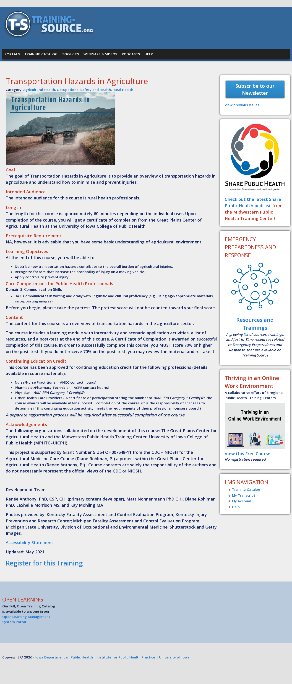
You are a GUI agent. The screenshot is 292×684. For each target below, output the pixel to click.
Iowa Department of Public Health (64, 657)
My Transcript (243, 495)
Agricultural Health (39, 89)
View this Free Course (247, 453)
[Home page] (48, 37)
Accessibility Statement (29, 542)
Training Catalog (40, 54)
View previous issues (242, 105)
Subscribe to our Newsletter (255, 89)
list (245, 334)
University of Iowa (174, 657)
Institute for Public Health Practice (126, 657)
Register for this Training (44, 563)
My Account (242, 501)
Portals (12, 54)
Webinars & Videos (100, 54)
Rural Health (123, 89)
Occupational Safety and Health (84, 89)
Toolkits (70, 54)
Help (149, 54)
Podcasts (131, 54)
